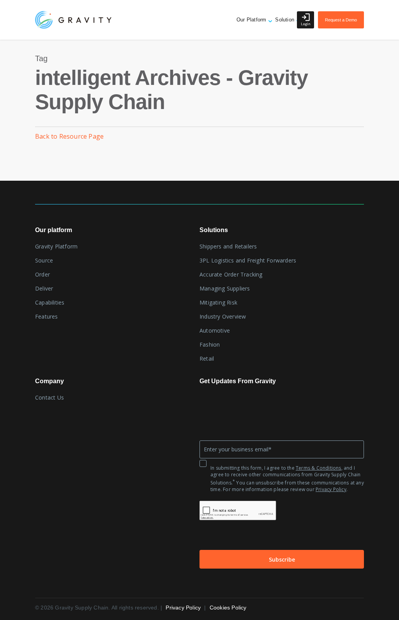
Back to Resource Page (69, 136)
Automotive (215, 330)
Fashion (210, 344)
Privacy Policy (331, 489)
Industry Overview (223, 316)
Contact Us (49, 397)
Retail (207, 358)
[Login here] (305, 19)
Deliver (44, 288)
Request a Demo (341, 20)
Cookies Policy (228, 607)
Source (44, 260)
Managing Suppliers (225, 288)
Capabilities (49, 302)
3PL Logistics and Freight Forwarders (248, 260)
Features (46, 316)
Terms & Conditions (318, 468)
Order (42, 274)
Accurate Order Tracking (231, 274)
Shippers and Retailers (228, 246)
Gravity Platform (56, 246)
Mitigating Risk (218, 302)
